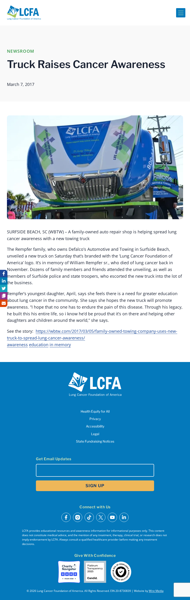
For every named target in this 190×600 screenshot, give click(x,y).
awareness (17, 344)
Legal (95, 434)
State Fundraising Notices (95, 441)
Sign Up (95, 485)
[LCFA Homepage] (24, 13)
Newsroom (20, 51)
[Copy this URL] (3, 296)
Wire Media (156, 591)
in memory (60, 344)
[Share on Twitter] (3, 288)
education (38, 344)
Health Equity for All (95, 411)
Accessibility (95, 426)
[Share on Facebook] (3, 273)
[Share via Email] (3, 303)
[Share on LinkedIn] (3, 281)
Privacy (95, 419)
